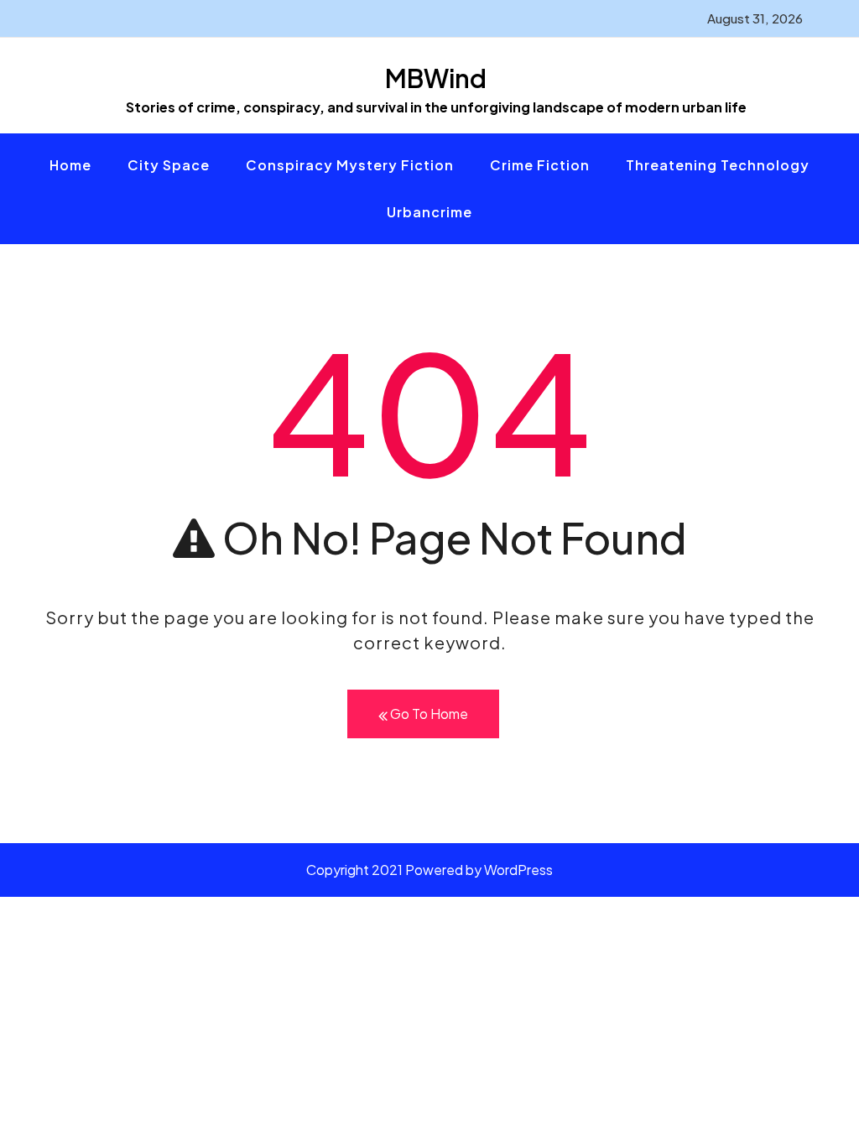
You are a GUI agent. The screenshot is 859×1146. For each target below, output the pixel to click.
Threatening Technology (718, 165)
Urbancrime (429, 212)
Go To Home (428, 713)
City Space (169, 165)
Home (70, 165)
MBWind (436, 78)
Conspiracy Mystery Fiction (350, 165)
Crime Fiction (540, 165)
